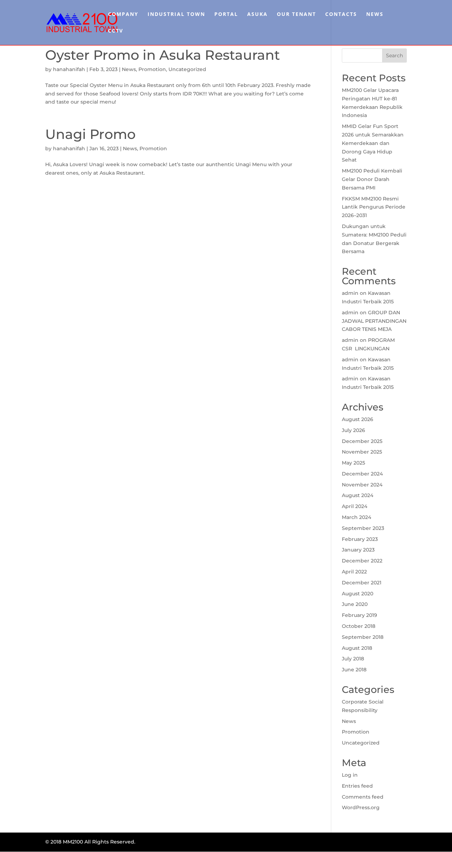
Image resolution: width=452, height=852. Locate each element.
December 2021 (361, 582)
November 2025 (362, 452)
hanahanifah (69, 69)
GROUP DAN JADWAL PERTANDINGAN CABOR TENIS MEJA (374, 321)
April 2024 (354, 506)
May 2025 (353, 463)
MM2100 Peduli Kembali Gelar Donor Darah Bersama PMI (372, 179)
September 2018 (362, 637)
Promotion (152, 69)
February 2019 (359, 615)
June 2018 (354, 669)
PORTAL (226, 14)
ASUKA (257, 14)
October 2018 (358, 626)
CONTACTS (341, 14)
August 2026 (357, 419)
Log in (350, 775)
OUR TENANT (296, 14)
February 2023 (360, 539)
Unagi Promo (90, 134)
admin (350, 293)
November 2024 (362, 485)
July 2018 (353, 658)
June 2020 (355, 604)
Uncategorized (187, 69)
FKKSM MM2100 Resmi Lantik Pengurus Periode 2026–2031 (373, 207)
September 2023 (363, 528)
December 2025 (362, 441)
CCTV (115, 31)
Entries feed (357, 786)
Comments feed (362, 797)
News (129, 69)
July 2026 (353, 430)
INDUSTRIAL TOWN (176, 14)
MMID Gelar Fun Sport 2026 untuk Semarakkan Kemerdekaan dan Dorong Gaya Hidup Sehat (373, 143)
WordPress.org (361, 807)
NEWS (374, 14)
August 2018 (357, 648)
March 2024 (356, 517)
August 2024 (357, 495)
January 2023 (358, 550)
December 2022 (362, 561)
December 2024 (362, 474)
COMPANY (123, 14)
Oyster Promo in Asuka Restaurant (162, 55)
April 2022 (354, 571)
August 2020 (357, 593)
